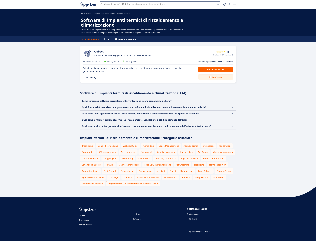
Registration (225, 145)
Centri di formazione (108, 145)
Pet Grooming (182, 164)
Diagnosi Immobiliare (128, 164)
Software (136, 219)
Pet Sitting (203, 152)
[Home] (82, 13)
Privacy (82, 215)
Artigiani (161, 171)
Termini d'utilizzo (86, 224)
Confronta (217, 76)
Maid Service (144, 158)
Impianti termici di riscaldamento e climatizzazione (133, 183)
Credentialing (127, 171)
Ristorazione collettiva (92, 183)
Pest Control (110, 171)
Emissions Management (181, 171)
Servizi (88, 13)
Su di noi (136, 214)
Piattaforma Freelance (148, 177)
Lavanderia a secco (91, 164)
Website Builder (130, 145)
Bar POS (186, 177)
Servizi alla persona (166, 152)
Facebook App (170, 177)
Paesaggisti (146, 152)
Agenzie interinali (189, 158)
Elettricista (199, 164)
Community (88, 152)
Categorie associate (127, 39)
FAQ (108, 39)
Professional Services (213, 158)
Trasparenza (84, 220)
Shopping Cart (110, 158)
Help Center (192, 219)
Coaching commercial (165, 158)
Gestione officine (90, 158)
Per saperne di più (216, 69)
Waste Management (223, 152)
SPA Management (107, 152)
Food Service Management (157, 164)
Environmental (128, 152)
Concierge (113, 177)
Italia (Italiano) (201, 231)
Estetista (127, 177)
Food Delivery (205, 171)
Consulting (148, 145)
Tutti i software (91, 39)
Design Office (201, 177)
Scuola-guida (145, 171)
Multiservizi (218, 177)
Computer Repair (90, 171)
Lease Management (169, 145)
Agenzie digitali (191, 145)
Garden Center (224, 171)
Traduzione (87, 145)
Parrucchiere (186, 152)
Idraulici (110, 164)
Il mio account (193, 214)
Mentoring (127, 158)
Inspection (208, 145)
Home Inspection (217, 164)
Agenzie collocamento (93, 177)
